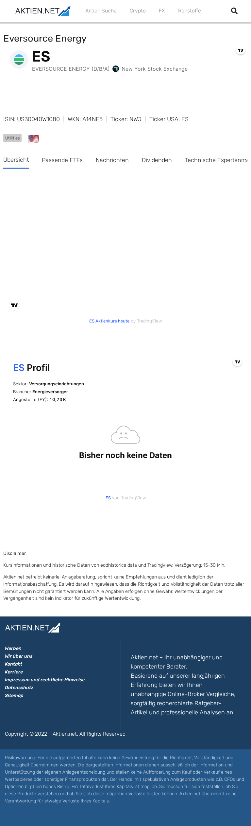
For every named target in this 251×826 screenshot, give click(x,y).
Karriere (14, 672)
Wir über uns (18, 656)
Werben (13, 648)
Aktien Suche (101, 11)
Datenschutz (19, 687)
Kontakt (13, 664)
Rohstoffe (189, 11)
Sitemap (14, 695)
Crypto (138, 11)
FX (162, 11)
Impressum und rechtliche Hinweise (45, 680)
